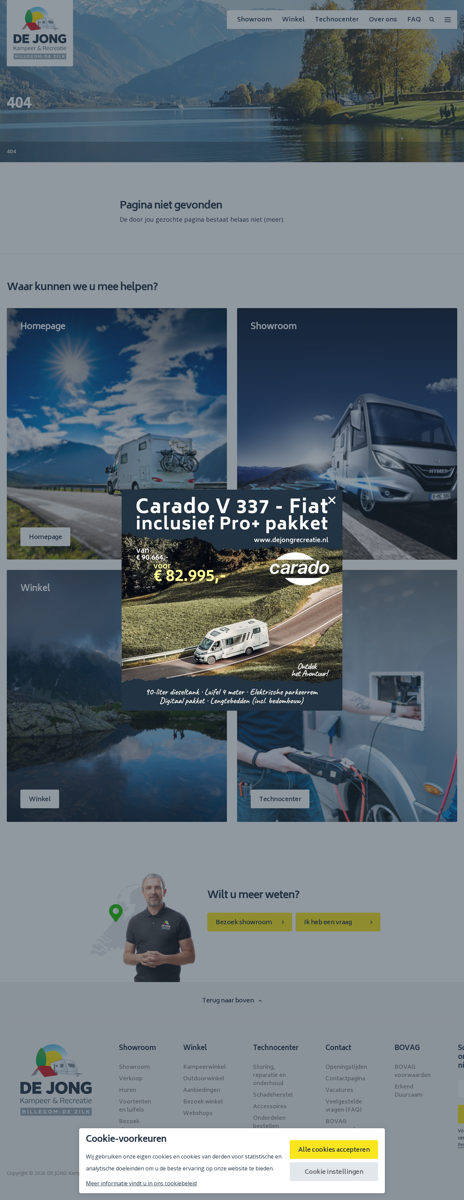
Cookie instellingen (334, 1172)
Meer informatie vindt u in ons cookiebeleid (141, 1183)
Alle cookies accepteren (334, 1150)
